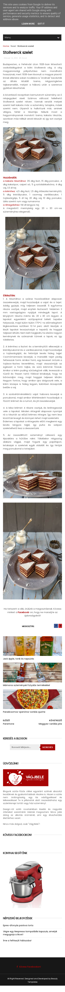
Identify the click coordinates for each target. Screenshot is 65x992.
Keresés (47, 747)
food (13, 46)
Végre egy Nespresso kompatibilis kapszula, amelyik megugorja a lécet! (30, 933)
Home (6, 46)
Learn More (28, 24)
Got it (41, 24)
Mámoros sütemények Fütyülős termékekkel (26, 685)
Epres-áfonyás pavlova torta (18, 925)
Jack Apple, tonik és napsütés (18, 658)
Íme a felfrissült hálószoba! (17, 940)
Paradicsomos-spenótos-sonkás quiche (24, 711)
